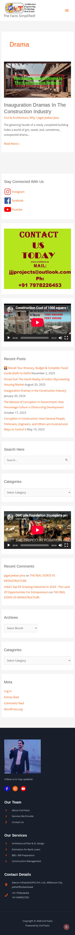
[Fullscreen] (66, 338)
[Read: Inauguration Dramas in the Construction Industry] (37, 79)
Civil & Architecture (16, 117)
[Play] (9, 338)
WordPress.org (13, 709)
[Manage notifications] (66, 927)
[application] (37, 322)
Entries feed (11, 697)
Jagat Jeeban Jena (14, 575)
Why (32, 117)
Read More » (12, 143)
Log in (8, 691)
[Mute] (60, 338)
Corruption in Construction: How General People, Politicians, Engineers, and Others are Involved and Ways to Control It (36, 424)
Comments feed (14, 703)
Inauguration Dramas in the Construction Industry (35, 390)
